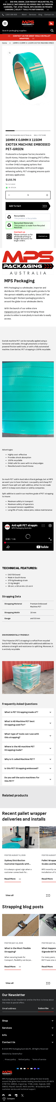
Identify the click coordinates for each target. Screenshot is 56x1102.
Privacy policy (10, 1059)
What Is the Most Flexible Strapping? (17, 950)
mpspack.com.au (12, 312)
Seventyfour (17, 1054)
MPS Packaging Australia (19, 1049)
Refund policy (24, 1059)
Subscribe (43, 1008)
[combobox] (28, 30)
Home (4, 43)
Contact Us (49, 14)
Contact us (42, 236)
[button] (5, 23)
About (24, 14)
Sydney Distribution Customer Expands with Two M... (16, 862)
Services (32, 14)
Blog (40, 14)
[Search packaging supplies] (52, 30)
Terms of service (39, 1059)
